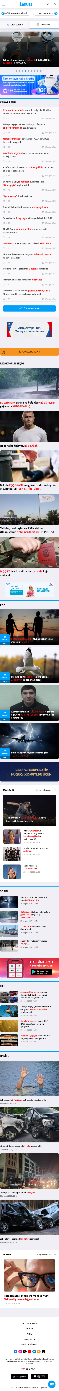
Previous (3, 13)
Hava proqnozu (13, 13)
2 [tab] (19, 71)
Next (56, 13)
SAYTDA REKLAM (29, 1323)
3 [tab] (22, 71)
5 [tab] (28, 71)
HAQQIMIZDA (29, 1339)
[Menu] (3, 4)
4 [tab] (25, 71)
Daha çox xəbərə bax (43, 790)
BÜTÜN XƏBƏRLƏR (29, 308)
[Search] (55, 4)
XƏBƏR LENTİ (8, 102)
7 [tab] (35, 71)
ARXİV (29, 1334)
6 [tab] (32, 71)
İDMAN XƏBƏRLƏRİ (29, 352)
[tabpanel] (29, 49)
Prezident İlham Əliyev (43, 13)
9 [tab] (41, 71)
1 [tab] (16, 71)
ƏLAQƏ (29, 1328)
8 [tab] (38, 71)
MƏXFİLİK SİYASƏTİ (29, 1344)
